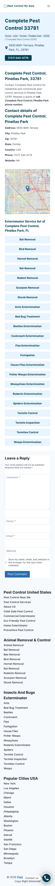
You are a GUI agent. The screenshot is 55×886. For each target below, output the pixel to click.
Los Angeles (11, 788)
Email (10, 536)
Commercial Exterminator (19, 616)
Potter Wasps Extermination (27, 374)
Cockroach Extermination (27, 335)
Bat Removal (27, 239)
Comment (13, 477)
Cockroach (10, 717)
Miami (7, 797)
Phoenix (8, 830)
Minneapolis (11, 853)
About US (10, 606)
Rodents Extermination (27, 393)
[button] (27, 188)
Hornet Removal (27, 258)
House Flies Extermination (27, 364)
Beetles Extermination (27, 326)
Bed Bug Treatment (27, 316)
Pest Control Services (17, 602)
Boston (8, 825)
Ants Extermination (27, 306)
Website (11, 550)
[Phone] (46, 878)
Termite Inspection (27, 422)
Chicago (9, 792)
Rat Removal (27, 268)
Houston (9, 806)
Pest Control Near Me (17, 597)
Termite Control (27, 413)
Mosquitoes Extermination (28, 384)
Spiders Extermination (27, 403)
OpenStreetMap (32, 212)
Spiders (8, 749)
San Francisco (12, 844)
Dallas (7, 802)
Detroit (8, 835)
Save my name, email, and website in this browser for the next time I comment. (28, 562)
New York (10, 783)
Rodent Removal (27, 277)
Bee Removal (12, 654)
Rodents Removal (14, 673)
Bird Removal (27, 249)
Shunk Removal (27, 297)
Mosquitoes (11, 740)
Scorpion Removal (27, 287)
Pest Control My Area (30, 877)
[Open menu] (48, 6)
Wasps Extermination (27, 442)
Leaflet (20, 212)
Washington (11, 820)
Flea (6, 721)
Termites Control (27, 432)
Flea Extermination (27, 345)
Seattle (8, 839)
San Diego (10, 848)
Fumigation (27, 355)
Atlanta (8, 816)
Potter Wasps (12, 735)
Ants (6, 703)
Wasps (8, 768)
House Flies (11, 731)
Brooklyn (9, 858)
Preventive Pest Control (18, 630)
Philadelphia (11, 811)
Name (11, 521)
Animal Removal (14, 645)
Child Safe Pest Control (18, 611)
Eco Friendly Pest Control (19, 620)
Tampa (8, 862)
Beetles (8, 712)
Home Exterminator (16, 625)
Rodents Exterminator (17, 745)
